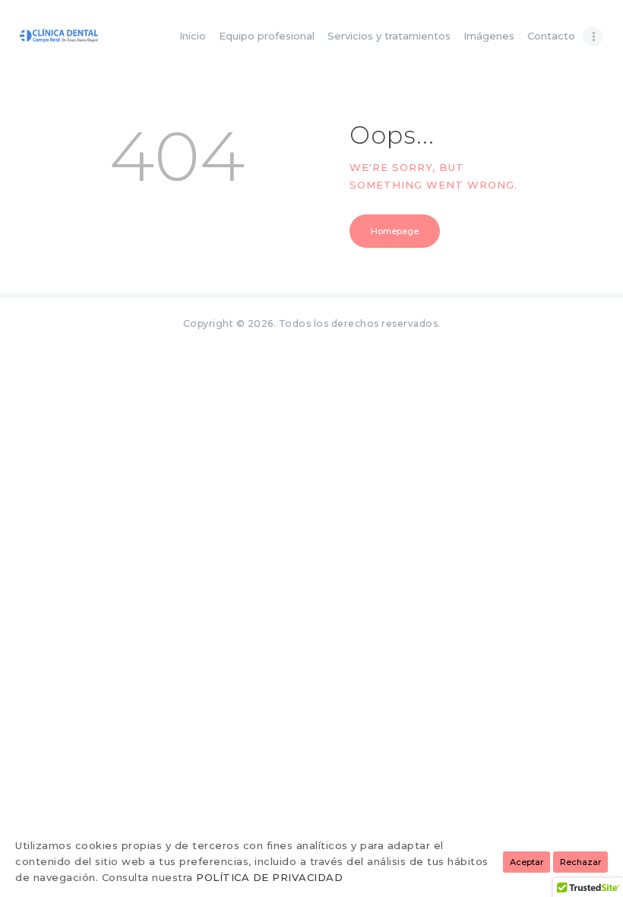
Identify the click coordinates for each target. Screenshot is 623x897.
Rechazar (580, 862)
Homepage (395, 231)
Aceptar (526, 862)
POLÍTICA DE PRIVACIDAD (269, 877)
